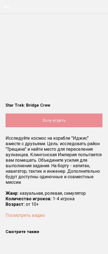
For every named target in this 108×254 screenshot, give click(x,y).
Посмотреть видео (25, 215)
